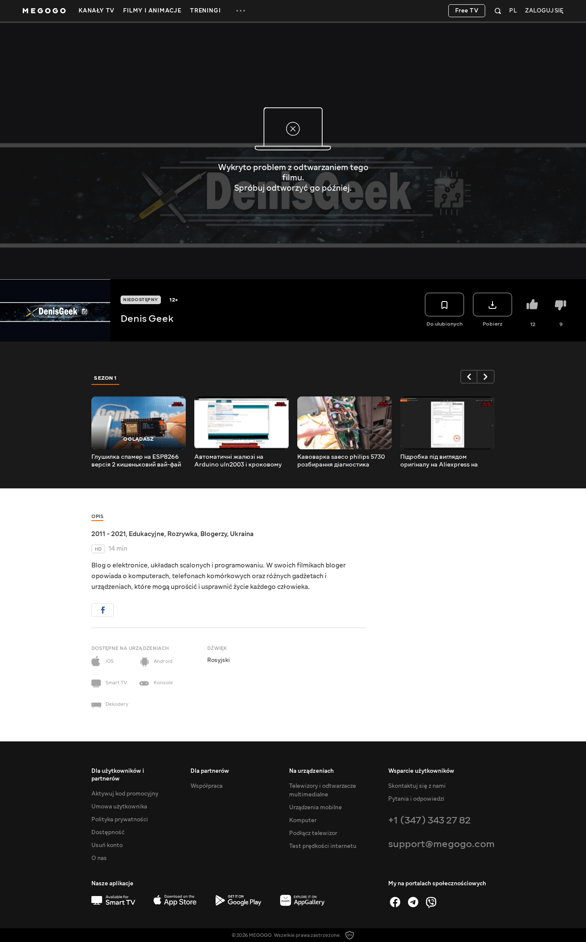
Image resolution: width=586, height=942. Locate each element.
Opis (97, 516)
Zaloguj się (544, 11)
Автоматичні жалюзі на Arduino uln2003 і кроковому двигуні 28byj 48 (238, 461)
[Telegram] (413, 902)
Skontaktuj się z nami (417, 786)
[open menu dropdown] (240, 10)
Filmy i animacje (152, 11)
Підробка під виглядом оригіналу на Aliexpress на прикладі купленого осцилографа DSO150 (439, 461)
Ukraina (242, 534)
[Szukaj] (497, 10)
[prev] (468, 377)
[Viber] (431, 902)
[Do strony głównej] (44, 10)
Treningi (205, 11)
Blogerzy (213, 534)
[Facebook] (395, 902)
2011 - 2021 (108, 534)
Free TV (467, 11)
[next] (486, 377)
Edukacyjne (146, 534)
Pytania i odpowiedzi (416, 799)
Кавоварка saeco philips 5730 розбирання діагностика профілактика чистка (341, 461)
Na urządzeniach (311, 771)
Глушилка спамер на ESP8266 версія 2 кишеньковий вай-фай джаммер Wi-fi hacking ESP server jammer (136, 461)
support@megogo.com (441, 844)
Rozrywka (182, 534)
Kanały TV (97, 11)
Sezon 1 (105, 378)
